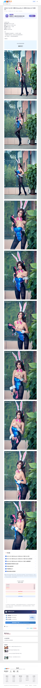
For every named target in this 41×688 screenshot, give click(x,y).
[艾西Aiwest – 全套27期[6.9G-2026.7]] (6, 658)
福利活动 (34, 680)
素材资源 (14, 681)
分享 (28, 628)
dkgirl (7, 626)
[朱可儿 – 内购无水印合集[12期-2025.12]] (6, 647)
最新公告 (34, 681)
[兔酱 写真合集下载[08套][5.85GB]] (6, 651)
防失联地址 (35, 685)
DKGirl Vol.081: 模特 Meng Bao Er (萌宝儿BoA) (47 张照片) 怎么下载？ (18, 556)
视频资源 (7, 681)
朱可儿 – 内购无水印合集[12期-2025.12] (15, 646)
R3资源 (7, 680)
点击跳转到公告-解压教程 (8, 640)
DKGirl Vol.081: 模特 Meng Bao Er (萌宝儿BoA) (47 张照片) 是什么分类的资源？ (20, 558)
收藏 (31, 628)
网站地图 (20, 680)
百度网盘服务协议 (28, 624)
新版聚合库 (27, 680)
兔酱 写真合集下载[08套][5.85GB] (14, 649)
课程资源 (14, 677)
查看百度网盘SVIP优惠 (20, 622)
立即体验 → (32, 15)
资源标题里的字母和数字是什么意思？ (13, 563)
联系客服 (21, 596)
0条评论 (21, 11)
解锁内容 (20, 46)
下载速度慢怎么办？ (10, 568)
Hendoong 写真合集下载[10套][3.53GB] (15, 653)
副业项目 (14, 680)
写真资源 (6, 3)
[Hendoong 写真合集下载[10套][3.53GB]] (6, 654)
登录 (34, 1)
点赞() (35, 628)
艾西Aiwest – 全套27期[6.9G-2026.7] (14, 656)
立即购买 (20, 591)
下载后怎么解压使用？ (10, 566)
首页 (4, 3)
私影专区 (34, 677)
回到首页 (20, 681)
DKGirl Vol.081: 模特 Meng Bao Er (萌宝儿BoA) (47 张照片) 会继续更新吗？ (19, 561)
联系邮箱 (27, 677)
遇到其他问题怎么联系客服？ (11, 571)
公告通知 (20, 677)
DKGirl (10, 23)
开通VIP (21, 593)
